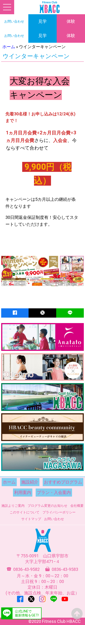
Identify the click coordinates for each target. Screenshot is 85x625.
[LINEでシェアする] (70, 313)
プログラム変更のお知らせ (47, 506)
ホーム (8, 46)
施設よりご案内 (13, 506)
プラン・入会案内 (54, 492)
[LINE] (53, 599)
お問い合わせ (54, 519)
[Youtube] (65, 599)
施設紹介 (29, 481)
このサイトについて (24, 512)
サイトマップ (31, 519)
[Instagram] (42, 599)
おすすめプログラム (63, 481)
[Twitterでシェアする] (42, 313)
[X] (31, 599)
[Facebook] (20, 599)
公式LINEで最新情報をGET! (27, 613)
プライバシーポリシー (59, 512)
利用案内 (22, 492)
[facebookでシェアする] (15, 313)
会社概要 (77, 506)
